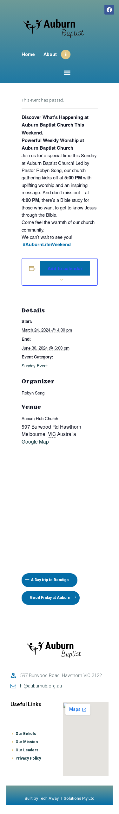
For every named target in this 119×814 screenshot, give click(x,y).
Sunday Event (35, 366)
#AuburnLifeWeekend (46, 244)
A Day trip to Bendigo (49, 580)
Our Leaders (27, 750)
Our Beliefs (26, 733)
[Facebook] (109, 10)
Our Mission (27, 742)
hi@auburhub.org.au (41, 686)
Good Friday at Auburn (50, 597)
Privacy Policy (28, 758)
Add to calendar (65, 268)
